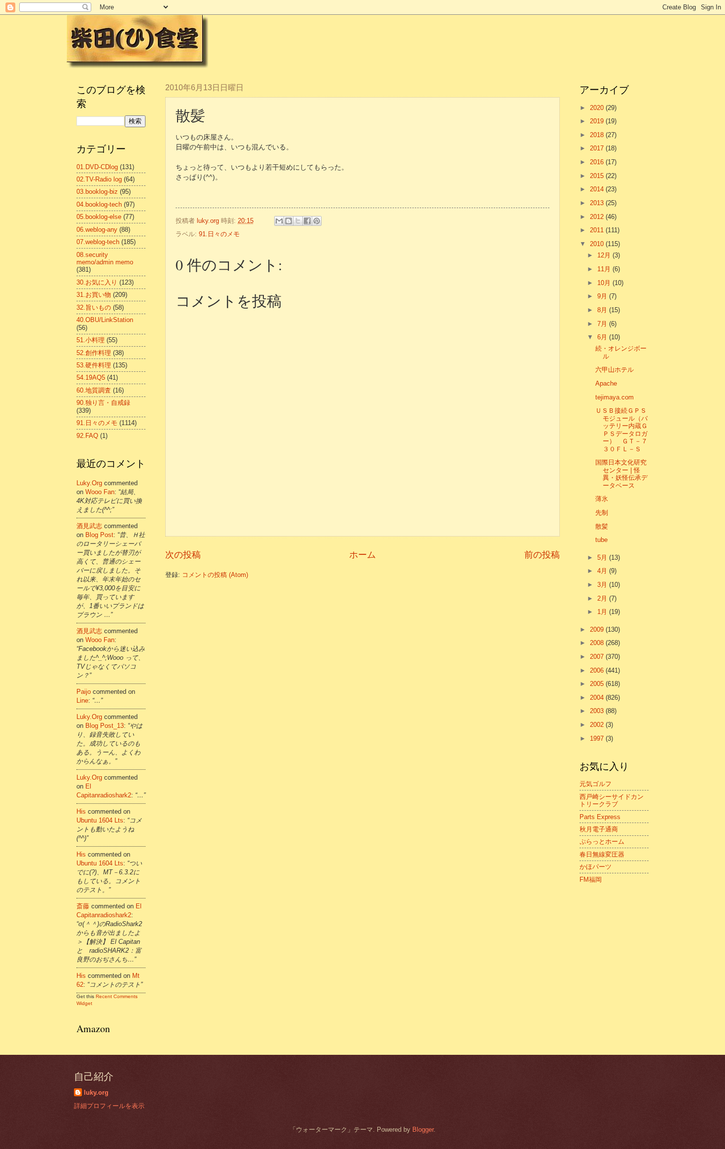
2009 (598, 629)
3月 (603, 584)
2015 (598, 176)
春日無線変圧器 (602, 854)
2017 (598, 148)
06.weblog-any (96, 229)
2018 (598, 135)
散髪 (601, 526)
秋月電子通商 (599, 829)
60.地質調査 (93, 390)
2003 (598, 711)
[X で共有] (298, 221)
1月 (603, 611)
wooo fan (99, 492)
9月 (603, 296)
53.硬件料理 (93, 365)
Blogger (423, 1129)
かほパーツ (596, 866)
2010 (598, 244)
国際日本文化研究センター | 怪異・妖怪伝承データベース (621, 474)
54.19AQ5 (90, 377)
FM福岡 (591, 879)
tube (601, 539)
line (82, 700)
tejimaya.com (614, 397)
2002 (598, 724)
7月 (603, 323)
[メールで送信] (279, 221)
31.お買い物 (93, 294)
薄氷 (601, 499)
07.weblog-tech (97, 242)
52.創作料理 (93, 353)
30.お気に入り (96, 282)
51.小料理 (90, 340)
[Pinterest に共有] (317, 221)
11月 (605, 269)
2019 (598, 121)
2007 (598, 656)
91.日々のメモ (219, 234)
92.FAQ (87, 435)
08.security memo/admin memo (104, 258)
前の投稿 (542, 555)
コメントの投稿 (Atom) (215, 574)
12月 (605, 255)
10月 (605, 283)
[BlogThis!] (288, 221)
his (81, 811)
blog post (99, 535)
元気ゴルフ (596, 784)
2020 (598, 107)
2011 (598, 230)
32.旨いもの (93, 307)
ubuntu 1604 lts (99, 820)
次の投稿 (183, 555)
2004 (598, 697)
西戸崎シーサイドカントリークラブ (612, 800)
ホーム (362, 555)
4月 (603, 570)
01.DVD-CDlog (97, 167)
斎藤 (82, 906)
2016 (598, 162)
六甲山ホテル (614, 369)
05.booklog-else (98, 216)
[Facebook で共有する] (307, 221)
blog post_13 (104, 725)
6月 (603, 337)
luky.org (89, 483)
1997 (598, 738)
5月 (603, 557)
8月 (603, 310)
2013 (598, 203)
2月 (603, 598)
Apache (606, 383)
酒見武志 (89, 526)
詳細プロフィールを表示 (109, 1106)
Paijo (83, 691)
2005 (598, 683)
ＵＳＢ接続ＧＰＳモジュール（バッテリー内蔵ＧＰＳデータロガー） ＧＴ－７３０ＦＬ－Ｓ (621, 429)
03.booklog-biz (97, 191)
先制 (601, 512)
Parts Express (600, 817)
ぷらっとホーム (602, 841)
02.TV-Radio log (99, 179)
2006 (598, 670)
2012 (598, 216)
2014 (598, 189)
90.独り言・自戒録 (103, 402)
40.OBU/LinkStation (104, 319)
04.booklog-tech (99, 204)
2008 (598, 642)
